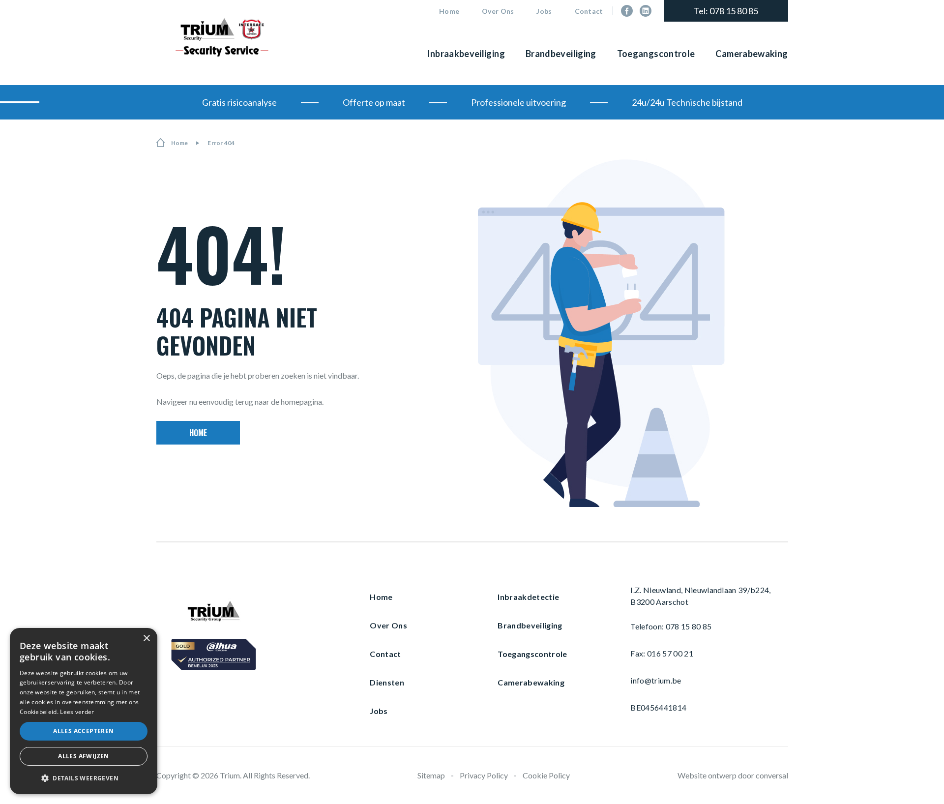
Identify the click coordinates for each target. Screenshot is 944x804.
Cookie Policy (546, 775)
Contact (589, 11)
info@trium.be (655, 681)
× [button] (146, 638)
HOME (198, 433)
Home (449, 11)
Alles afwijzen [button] (83, 756)
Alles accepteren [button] (83, 731)
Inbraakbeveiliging (465, 54)
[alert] (83, 711)
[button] (84, 778)
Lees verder (77, 712)
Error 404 (221, 143)
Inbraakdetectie (528, 597)
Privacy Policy (484, 775)
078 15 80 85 (689, 626)
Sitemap (431, 775)
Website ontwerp (707, 775)
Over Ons (498, 11)
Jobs (544, 11)
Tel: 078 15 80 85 (726, 10)
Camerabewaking (751, 54)
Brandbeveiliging (561, 54)
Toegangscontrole (656, 54)
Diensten (387, 682)
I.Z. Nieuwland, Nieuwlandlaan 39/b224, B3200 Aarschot (700, 595)
